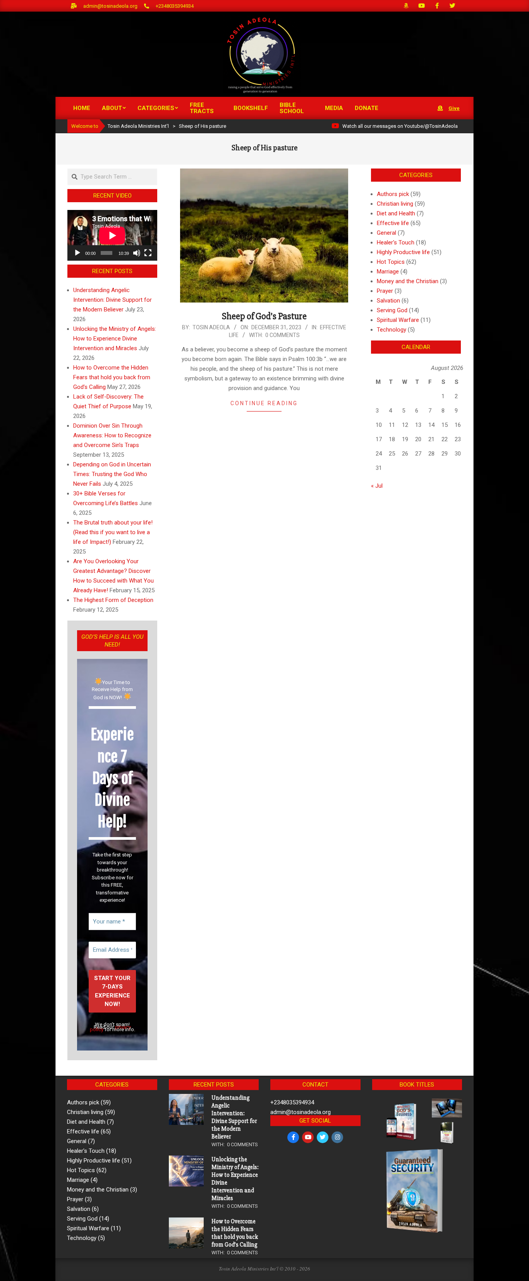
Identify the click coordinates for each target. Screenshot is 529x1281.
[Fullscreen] (148, 253)
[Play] (77, 253)
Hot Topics (391, 261)
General (386, 232)
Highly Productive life (403, 252)
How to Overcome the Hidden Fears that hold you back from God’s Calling (111, 377)
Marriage (388, 271)
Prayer (385, 290)
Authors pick (393, 194)
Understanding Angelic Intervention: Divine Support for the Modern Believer (112, 300)
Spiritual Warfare (398, 319)
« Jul (377, 485)
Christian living (395, 203)
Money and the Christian (407, 281)
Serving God (392, 310)
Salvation (388, 300)
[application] (112, 235)
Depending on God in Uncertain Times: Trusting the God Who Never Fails (112, 474)
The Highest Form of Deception (113, 600)
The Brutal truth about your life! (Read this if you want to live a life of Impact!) (113, 532)
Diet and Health (396, 213)
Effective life (393, 223)
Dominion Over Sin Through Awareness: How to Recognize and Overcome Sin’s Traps (112, 435)
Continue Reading (264, 403)
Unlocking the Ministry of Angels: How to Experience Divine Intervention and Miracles (114, 338)
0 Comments (282, 335)
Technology (391, 329)
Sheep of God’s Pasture (264, 316)
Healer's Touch (395, 242)
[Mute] (137, 253)
